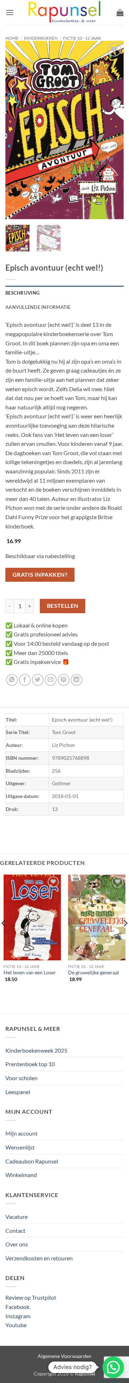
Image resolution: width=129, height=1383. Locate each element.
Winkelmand (21, 1174)
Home (12, 38)
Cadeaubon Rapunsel (31, 1161)
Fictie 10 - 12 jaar (82, 38)
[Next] (112, 130)
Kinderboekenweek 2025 (36, 1050)
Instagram (17, 1316)
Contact (15, 1230)
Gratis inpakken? (40, 574)
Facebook (17, 1306)
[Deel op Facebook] (25, 680)
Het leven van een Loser (30, 972)
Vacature (16, 1216)
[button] (9, 12)
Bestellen (62, 605)
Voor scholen (21, 1077)
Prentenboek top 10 (30, 1063)
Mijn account (21, 1133)
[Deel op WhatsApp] (12, 680)
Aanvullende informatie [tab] (38, 307)
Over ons (16, 1244)
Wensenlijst (20, 1147)
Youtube (16, 1325)
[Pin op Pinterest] (64, 680)
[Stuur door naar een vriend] (51, 680)
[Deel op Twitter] (38, 680)
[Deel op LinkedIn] (76, 680)
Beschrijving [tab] (22, 293)
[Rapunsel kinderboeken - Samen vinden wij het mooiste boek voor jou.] (64, 12)
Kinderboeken (41, 38)
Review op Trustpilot (30, 1297)
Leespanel (17, 1091)
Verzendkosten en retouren (39, 1258)
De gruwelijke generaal (93, 972)
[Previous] (16, 130)
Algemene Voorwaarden (64, 1356)
